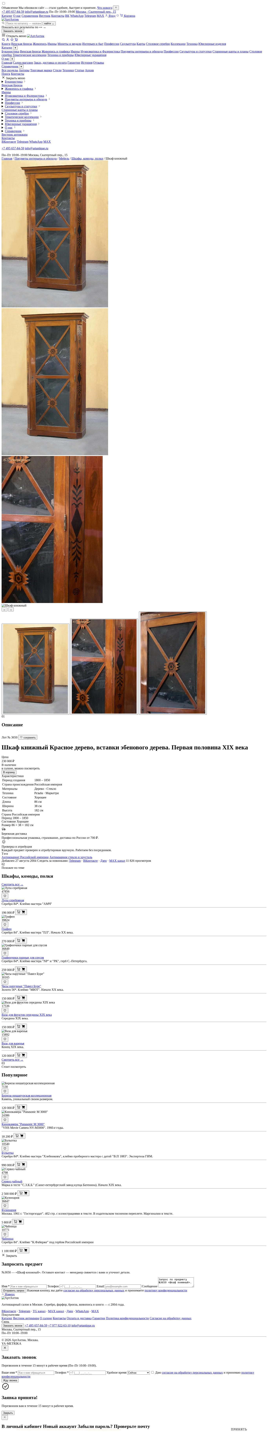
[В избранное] (5, 896)
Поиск (6, 73)
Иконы (75, 51)
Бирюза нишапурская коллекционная (26, 1095)
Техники (68, 70)
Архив (89, 70)
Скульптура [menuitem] (128, 43)
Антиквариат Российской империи (25, 857)
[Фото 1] (35, 669)
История (86, 62)
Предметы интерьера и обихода (142, 51)
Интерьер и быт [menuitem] (92, 43)
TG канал (39, 1311)
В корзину (9, 772)
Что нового (104, 7)
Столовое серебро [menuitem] (158, 43)
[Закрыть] (116, 7)
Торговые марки (41, 70)
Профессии (171, 51)
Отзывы (98, 62)
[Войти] (7, 40)
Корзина (129, 15)
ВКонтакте (9, 141)
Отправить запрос (14, 1290)
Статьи (79, 70)
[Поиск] (3, 40)
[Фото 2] (104, 667)
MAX (100, 15)
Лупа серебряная (13, 900)
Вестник (44, 15)
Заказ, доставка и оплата (50, 62)
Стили (57, 70)
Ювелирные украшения (90, 55)
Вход (111, 15)
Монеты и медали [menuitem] (69, 43)
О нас (17, 15)
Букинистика (10, 51)
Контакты (57, 15)
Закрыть (8, 1412)
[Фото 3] (173, 663)
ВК (67, 15)
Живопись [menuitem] (40, 43)
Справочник (30, 15)
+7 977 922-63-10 (59, 1325)
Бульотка (8, 1152)
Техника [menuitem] (192, 43)
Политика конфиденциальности (127, 1318)
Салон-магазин (23, 62)
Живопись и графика (56, 51)
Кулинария (9, 1210)
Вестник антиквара (14, 134)
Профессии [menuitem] (111, 43)
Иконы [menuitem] (52, 43)
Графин (7, 929)
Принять (239, 1429)
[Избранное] (117, 15)
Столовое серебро (17, 113)
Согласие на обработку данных (170, 1318)
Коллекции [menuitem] (178, 43)
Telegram (90, 15)
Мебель (64, 158)
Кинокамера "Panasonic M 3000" (23, 1124)
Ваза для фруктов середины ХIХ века (27, 1014)
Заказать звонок (12, 31)
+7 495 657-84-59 (13, 11)
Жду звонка (10, 1380)
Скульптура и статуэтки (196, 51)
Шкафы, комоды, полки (87, 158)
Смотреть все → (12, 884)
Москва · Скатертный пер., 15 (96, 11)
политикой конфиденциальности (103, 1429)
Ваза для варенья (13, 1043)
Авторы (24, 70)
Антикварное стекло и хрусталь (70, 857)
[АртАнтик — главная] (10, 19)
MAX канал (117, 860)
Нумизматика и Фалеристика (100, 51)
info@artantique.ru (36, 11)
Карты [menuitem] (141, 43)
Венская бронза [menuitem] (21, 43)
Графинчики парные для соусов (23, 957)
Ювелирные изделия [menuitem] (212, 43)
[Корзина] (16, 40)
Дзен (103, 860)
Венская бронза (30, 51)
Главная (7, 62)
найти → (49, 23)
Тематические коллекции (29, 55)
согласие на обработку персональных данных (93, 1290)
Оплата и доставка (79, 1318)
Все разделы (10, 70)
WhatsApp (77, 15)
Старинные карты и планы (230, 51)
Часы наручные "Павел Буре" (21, 986)
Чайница (7, 1238)
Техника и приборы (60, 55)
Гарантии (73, 62)
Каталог (7, 15)
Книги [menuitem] (6, 43)
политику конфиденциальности (166, 1290)
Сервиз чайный (12, 1181)
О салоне (46, 1318)
